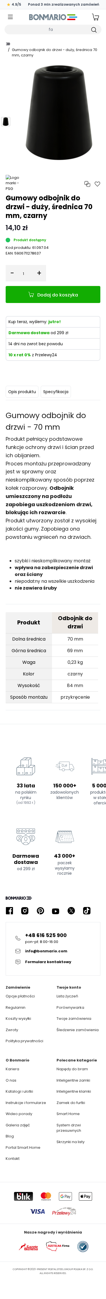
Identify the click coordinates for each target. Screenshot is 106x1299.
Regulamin (15, 1007)
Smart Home (68, 1113)
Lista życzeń (67, 996)
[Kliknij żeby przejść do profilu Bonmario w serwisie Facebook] (9, 910)
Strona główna (8, 44)
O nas (11, 1080)
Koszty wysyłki (18, 1018)
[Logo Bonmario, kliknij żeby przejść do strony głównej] (53, 17)
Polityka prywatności (24, 1041)
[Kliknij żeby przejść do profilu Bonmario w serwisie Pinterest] (40, 910)
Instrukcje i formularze (26, 1102)
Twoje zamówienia (74, 1018)
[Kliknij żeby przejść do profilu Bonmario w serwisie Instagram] (25, 910)
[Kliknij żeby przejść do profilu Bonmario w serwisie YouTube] (55, 910)
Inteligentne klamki (74, 1091)
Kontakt (13, 1158)
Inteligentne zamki (73, 1080)
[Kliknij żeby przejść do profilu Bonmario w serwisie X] (71, 910)
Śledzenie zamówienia (78, 1030)
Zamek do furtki (71, 1102)
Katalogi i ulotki (19, 1091)
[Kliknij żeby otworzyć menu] (10, 17)
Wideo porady (19, 1113)
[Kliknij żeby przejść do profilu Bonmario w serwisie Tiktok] (86, 910)
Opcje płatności (20, 996)
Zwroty (12, 1030)
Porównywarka (70, 1007)
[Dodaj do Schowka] (97, 184)
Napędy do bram (72, 1069)
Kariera (12, 1069)
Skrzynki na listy (71, 1142)
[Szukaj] (93, 29)
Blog (10, 1136)
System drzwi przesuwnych (69, 1127)
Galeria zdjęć (18, 1125)
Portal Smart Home (23, 1147)
